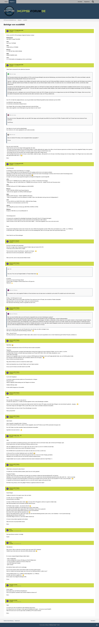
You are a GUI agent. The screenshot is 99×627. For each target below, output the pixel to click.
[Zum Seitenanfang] (96, 625)
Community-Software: (49, 624)
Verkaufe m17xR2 (13, 584)
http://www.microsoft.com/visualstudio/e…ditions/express (19, 252)
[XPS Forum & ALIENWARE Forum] (49, 11)
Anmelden (80, 1)
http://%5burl (48, 458)
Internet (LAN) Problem (14, 263)
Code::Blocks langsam (14, 240)
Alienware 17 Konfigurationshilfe (16, 30)
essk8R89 (11, 31)
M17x (10, 529)
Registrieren (87, 1)
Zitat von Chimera (13, 290)
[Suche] (93, 1)
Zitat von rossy (12, 115)
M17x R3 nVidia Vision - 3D (15, 435)
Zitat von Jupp (12, 74)
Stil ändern (93, 620)
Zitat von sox (12, 134)
